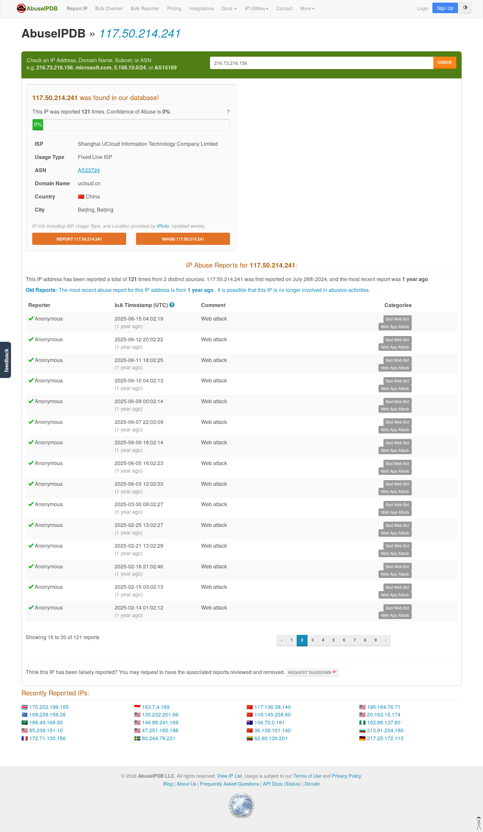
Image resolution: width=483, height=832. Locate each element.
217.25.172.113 (385, 738)
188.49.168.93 (46, 722)
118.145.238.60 (272, 714)
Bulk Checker (109, 8)
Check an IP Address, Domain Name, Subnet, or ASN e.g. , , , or (102, 64)
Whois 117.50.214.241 (183, 239)
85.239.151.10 (46, 730)
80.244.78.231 (158, 738)
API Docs (273, 783)
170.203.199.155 (49, 707)
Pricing (174, 8)
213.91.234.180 (385, 730)
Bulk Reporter (145, 8)
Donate (312, 783)
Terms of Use (307, 775)
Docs (228, 8)
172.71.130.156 (47, 738)
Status (292, 783)
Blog (168, 783)
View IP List (229, 775)
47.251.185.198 (160, 730)
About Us (186, 783)
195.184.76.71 (384, 707)
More (305, 8)
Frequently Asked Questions (229, 783)
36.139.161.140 (272, 730)
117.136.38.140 (272, 707)
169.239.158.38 (47, 714)
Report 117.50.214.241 (79, 239)
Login (422, 8)
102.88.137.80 (384, 722)
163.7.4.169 (156, 707)
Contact (284, 8)
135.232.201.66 (160, 714)
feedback (6, 360)
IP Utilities (255, 8)
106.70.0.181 (269, 722)
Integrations (201, 8)
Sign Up (445, 8)
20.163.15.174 (384, 714)
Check (445, 62)
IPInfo (163, 226)
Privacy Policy (346, 775)
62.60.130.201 (271, 738)
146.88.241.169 (160, 722)
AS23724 (89, 170)
